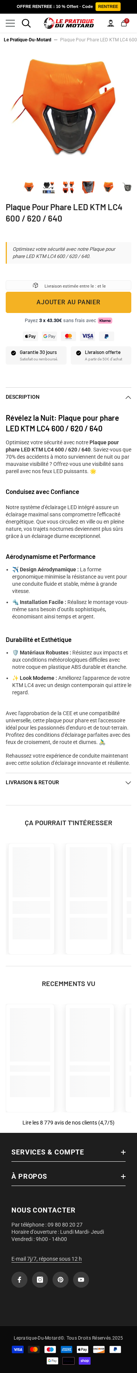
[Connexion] (111, 23)
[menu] (10, 23)
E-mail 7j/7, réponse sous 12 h (46, 1259)
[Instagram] (40, 1280)
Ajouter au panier (68, 302)
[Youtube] (81, 1280)
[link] (31, 907)
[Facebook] (19, 1280)
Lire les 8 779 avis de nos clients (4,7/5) (68, 1123)
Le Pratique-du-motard (27, 39)
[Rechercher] (26, 23)
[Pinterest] (60, 1280)
